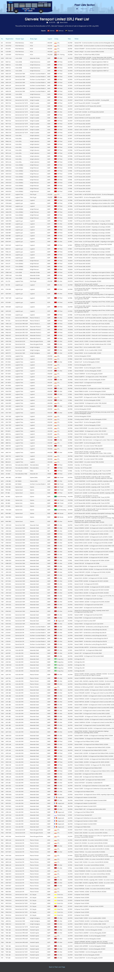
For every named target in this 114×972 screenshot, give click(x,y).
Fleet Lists (84, 8)
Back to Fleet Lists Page (57, 967)
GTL (91, 8)
